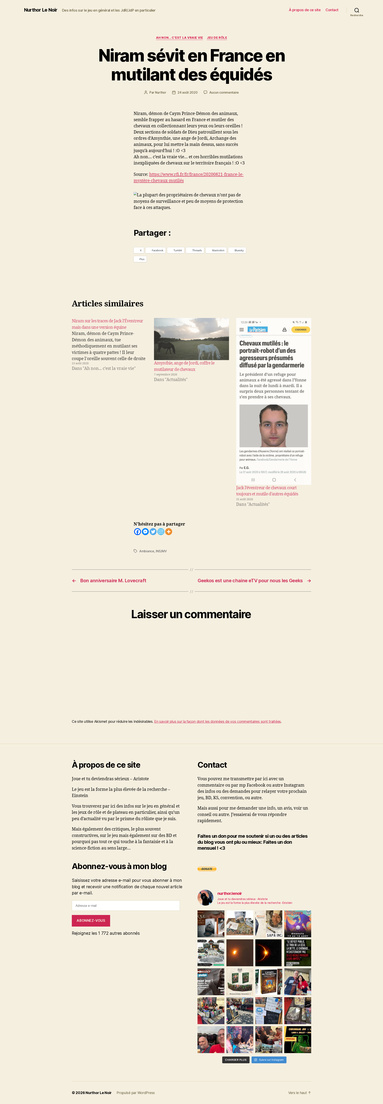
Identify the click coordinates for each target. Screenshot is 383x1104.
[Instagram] (160, 531)
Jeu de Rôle (217, 38)
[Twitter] (153, 531)
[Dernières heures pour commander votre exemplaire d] (210, 981)
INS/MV (161, 551)
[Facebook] (137, 531)
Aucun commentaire (224, 92)
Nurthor (160, 92)
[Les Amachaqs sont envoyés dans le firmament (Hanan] (268, 923)
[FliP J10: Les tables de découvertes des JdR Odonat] (268, 1010)
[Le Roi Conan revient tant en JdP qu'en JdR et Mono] (210, 952)
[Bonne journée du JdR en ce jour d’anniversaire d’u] (268, 981)
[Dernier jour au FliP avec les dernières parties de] (210, 1010)
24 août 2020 (188, 92)
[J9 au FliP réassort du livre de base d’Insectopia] (297, 1010)
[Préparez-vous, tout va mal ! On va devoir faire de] (297, 952)
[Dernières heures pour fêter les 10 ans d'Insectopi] (239, 981)
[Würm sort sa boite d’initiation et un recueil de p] (210, 923)
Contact (332, 10)
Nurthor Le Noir (40, 10)
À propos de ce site (305, 10)
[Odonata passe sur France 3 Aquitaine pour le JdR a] (268, 1039)
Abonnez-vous (91, 921)
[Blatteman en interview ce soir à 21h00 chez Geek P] (297, 1039)
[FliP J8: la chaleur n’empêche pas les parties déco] (210, 1039)
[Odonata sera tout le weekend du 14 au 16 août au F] (297, 923)
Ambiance (146, 551)
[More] (168, 531)
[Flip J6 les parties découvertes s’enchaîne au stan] (239, 1039)
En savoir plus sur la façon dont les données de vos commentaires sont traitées (217, 721)
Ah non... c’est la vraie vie (179, 38)
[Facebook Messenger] (145, 531)
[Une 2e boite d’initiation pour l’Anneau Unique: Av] (239, 923)
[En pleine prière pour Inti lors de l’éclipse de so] (239, 952)
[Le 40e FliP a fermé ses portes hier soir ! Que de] (297, 981)
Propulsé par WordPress (135, 1093)
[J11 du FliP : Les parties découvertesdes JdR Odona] (239, 1010)
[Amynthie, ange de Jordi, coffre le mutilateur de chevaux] (191, 339)
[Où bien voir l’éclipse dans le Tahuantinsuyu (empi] (268, 952)
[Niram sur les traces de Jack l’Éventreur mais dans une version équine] (109, 413)
